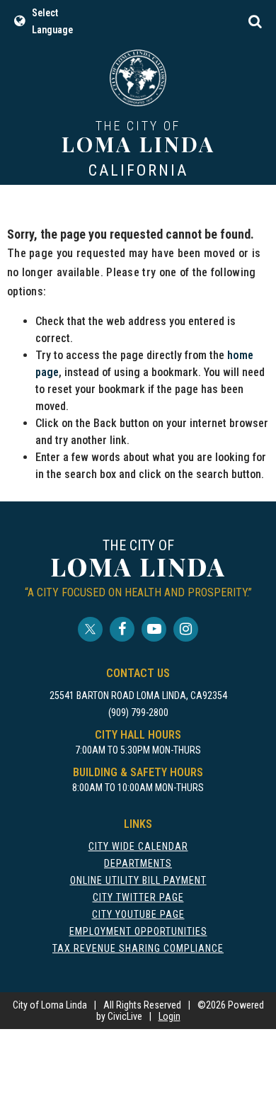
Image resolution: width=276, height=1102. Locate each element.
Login (169, 1016)
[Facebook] (122, 629)
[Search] (255, 21)
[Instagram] (185, 629)
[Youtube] (154, 629)
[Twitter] (90, 629)
